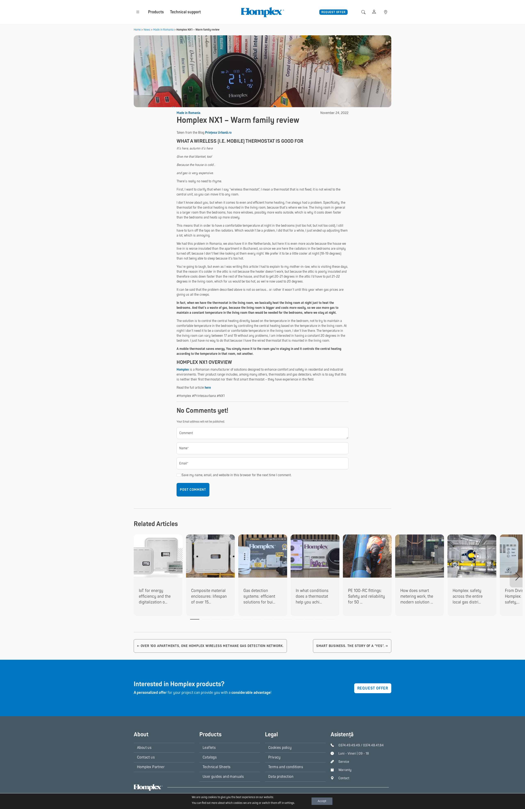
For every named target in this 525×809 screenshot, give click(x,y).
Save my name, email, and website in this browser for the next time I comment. (236, 475)
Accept (322, 801)
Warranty (345, 770)
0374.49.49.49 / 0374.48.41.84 (361, 745)
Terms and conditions (285, 767)
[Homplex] (262, 12)
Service (343, 762)
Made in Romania (163, 29)
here (208, 388)
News (147, 29)
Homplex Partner (150, 767)
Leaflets (209, 747)
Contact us (146, 757)
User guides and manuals (223, 776)
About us (144, 747)
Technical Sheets (217, 767)
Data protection (280, 776)
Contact (343, 778)
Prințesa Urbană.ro (218, 133)
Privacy (274, 757)
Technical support (185, 12)
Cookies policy (280, 747)
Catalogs (210, 757)
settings (289, 803)
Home (137, 29)
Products (156, 12)
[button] (138, 12)
